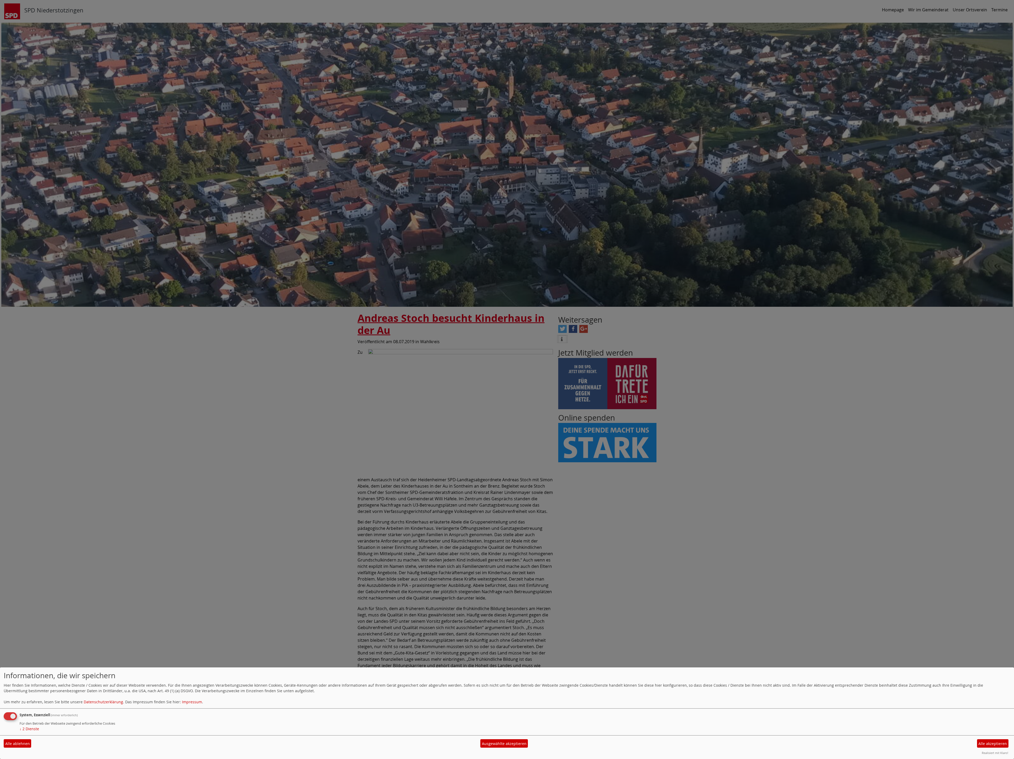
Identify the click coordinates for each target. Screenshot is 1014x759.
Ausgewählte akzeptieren (504, 743)
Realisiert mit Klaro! (995, 753)
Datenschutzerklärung (103, 701)
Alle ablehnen (17, 743)
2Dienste (29, 728)
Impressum (192, 701)
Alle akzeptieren (992, 743)
